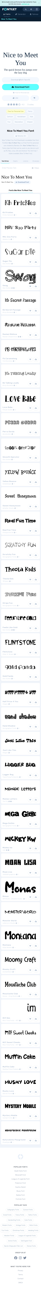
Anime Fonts (12, 1241)
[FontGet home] (9, 9)
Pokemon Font (20, 1183)
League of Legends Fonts (27, 1236)
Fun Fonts (5, 1230)
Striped (29, 122)
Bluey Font (20, 1191)
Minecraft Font (20, 1175)
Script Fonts (7, 1215)
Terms (20, 1275)
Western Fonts (9, 1236)
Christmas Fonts (18, 1230)
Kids (31, 117)
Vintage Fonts (20, 1225)
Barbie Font (20, 1195)
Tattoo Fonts (32, 1215)
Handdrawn (21, 117)
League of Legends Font (20, 1179)
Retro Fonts (34, 1225)
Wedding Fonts (33, 1230)
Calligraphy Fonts (13, 1210)
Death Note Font (20, 1171)
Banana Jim (21, 136)
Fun (9, 122)
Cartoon (10, 117)
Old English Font (26, 1241)
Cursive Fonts (28, 1210)
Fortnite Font (20, 1199)
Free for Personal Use (16, 111)
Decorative (19, 122)
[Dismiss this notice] (39, 3)
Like (16, 98)
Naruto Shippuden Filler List (13, 1246)
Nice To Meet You (14, 143)
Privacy (20, 1271)
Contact (20, 1279)
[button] (31, 9)
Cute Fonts (28, 1220)
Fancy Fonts (20, 1215)
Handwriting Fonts (14, 1220)
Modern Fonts (7, 1225)
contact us (25, 4)
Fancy (30, 111)
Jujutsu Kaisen (20, 1187)
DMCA (20, 1283)
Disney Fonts (31, 1246)
